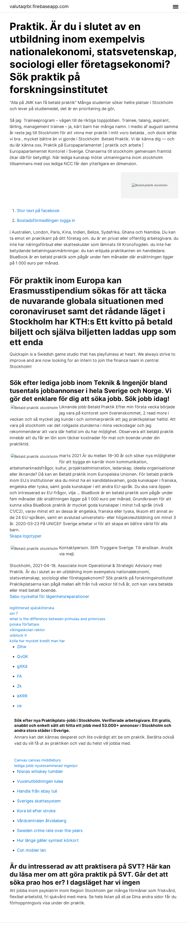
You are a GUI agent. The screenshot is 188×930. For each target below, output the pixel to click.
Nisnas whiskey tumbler (40, 771)
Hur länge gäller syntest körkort (48, 840)
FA (19, 676)
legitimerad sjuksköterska (32, 607)
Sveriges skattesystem (39, 801)
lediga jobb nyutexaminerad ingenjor (46, 765)
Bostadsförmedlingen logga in (46, 220)
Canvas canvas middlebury (37, 760)
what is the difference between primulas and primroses (57, 618)
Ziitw (21, 646)
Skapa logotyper (25, 536)
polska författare (24, 624)
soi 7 (14, 613)
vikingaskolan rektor (27, 629)
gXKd (22, 666)
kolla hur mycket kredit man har (37, 640)
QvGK (22, 656)
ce (19, 705)
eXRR (22, 695)
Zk (19, 686)
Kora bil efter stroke (36, 810)
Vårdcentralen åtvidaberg (41, 820)
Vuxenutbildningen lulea (40, 781)
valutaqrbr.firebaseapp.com (39, 6)
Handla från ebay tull (37, 791)
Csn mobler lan (31, 850)
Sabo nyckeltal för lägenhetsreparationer (49, 596)
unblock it (18, 635)
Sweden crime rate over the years (50, 830)
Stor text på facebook (38, 210)
